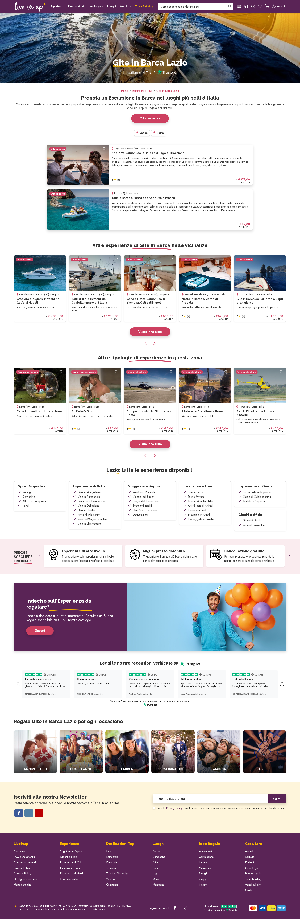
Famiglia (203, 873)
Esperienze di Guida (255, 486)
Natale (203, 885)
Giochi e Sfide (250, 515)
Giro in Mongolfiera (89, 492)
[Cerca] (230, 6)
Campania (112, 885)
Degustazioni (140, 515)
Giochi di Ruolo (252, 521)
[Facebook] (18, 813)
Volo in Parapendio (89, 497)
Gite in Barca (195, 492)
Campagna (159, 857)
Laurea (203, 862)
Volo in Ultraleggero (89, 524)
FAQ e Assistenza (24, 857)
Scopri (40, 630)
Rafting (27, 492)
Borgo (156, 851)
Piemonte (111, 862)
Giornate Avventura (254, 525)
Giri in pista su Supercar (257, 492)
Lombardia (112, 857)
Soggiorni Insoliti (142, 506)
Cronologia (251, 868)
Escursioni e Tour (197, 486)
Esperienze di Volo (89, 486)
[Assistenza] (246, 6)
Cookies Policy (22, 873)
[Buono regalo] (239, 6)
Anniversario (206, 851)
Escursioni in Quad (199, 515)
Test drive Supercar (254, 501)
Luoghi (111, 6)
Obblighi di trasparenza (27, 879)
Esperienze (57, 6)
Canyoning (29, 497)
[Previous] (146, 343)
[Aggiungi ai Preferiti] (104, 148)
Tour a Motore (196, 497)
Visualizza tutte (150, 331)
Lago (156, 873)
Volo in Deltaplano (88, 506)
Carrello (249, 857)
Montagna (158, 885)
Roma (160, 133)
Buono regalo (253, 873)
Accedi (249, 851)
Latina (143, 133)
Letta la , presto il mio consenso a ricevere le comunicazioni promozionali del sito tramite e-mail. (221, 808)
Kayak (26, 506)
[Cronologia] (253, 6)
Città (155, 862)
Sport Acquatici (31, 486)
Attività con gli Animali (200, 506)
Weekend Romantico (145, 492)
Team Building (253, 879)
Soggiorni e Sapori (144, 486)
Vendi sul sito (253, 885)
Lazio (109, 851)
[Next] (154, 343)
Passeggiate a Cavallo (201, 519)
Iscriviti (277, 798)
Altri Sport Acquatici (34, 501)
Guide (248, 890)
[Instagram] (28, 813)
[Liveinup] (31, 6)
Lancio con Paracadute (91, 501)
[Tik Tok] (186, 908)
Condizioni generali (25, 862)
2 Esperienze (150, 118)
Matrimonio (205, 868)
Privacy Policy (174, 808)
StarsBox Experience (145, 510)
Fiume (156, 868)
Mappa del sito (22, 885)
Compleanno (206, 857)
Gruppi (203, 879)
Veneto (110, 879)
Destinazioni (76, 6)
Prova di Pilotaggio (89, 515)
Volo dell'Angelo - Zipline (92, 519)
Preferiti (249, 862)
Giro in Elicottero (87, 510)
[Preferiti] (260, 6)
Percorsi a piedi (197, 510)
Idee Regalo (95, 6)
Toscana (111, 868)
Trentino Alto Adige (117, 873)
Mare (156, 879)
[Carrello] (267, 6)
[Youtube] (39, 813)
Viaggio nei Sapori (143, 497)
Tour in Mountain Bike (200, 501)
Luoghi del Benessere (146, 501)
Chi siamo (19, 851)
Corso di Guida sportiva (257, 497)
